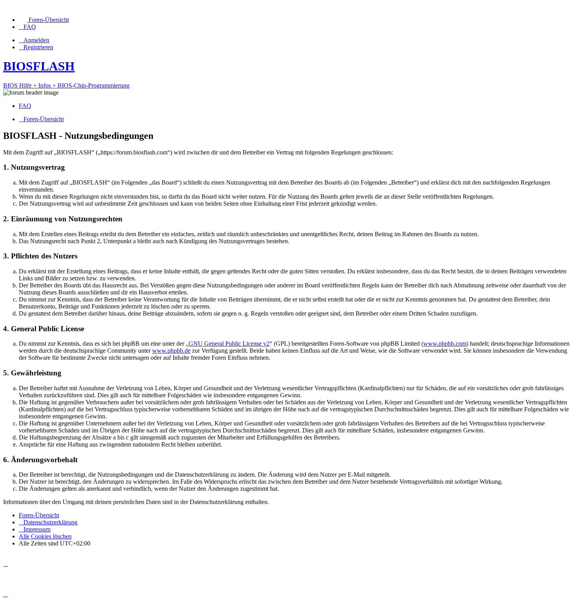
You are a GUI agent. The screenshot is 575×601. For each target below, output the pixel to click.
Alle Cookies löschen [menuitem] (45, 536)
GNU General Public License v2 (229, 343)
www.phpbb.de (171, 350)
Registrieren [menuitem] (38, 47)
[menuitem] (44, 19)
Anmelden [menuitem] (36, 40)
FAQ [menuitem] (25, 105)
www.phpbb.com (444, 343)
